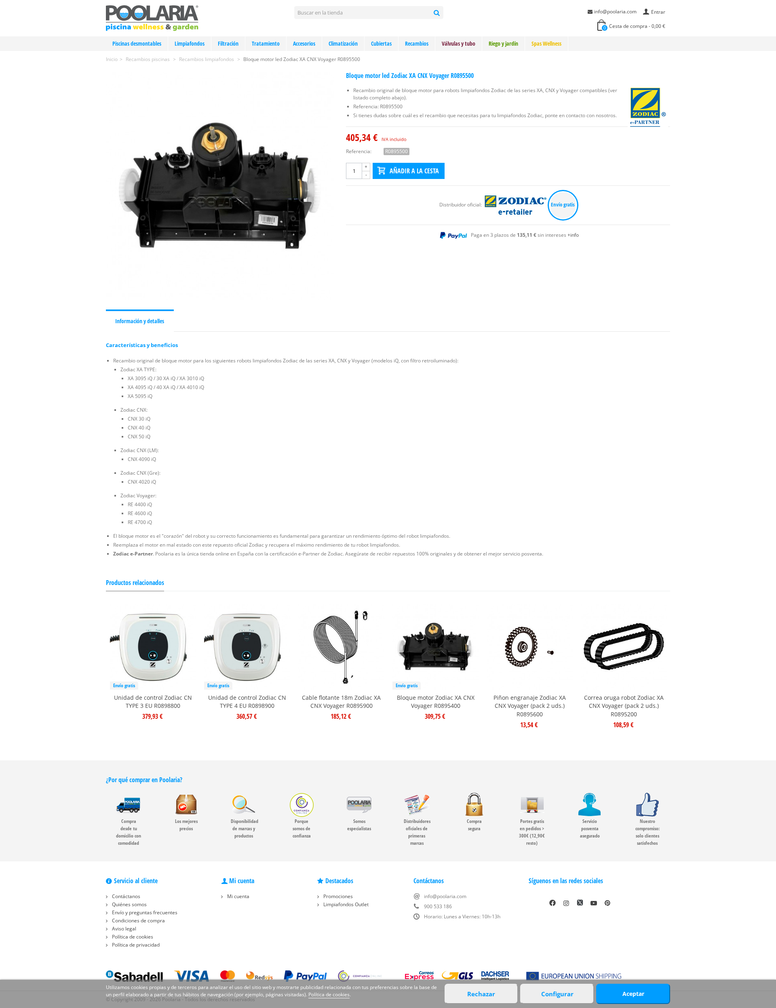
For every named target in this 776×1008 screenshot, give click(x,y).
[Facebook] (552, 903)
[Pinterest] (607, 903)
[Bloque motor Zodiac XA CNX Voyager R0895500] (220, 186)
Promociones (337, 896)
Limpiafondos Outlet (345, 904)
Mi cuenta (237, 896)
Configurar (557, 994)
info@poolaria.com (615, 11)
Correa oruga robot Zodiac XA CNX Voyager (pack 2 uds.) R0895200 (624, 706)
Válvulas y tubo (458, 43)
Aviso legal (123, 928)
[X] (580, 903)
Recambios (416, 43)
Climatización (343, 43)
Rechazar (481, 994)
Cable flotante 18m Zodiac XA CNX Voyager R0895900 (341, 702)
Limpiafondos (190, 43)
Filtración (228, 43)
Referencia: (358, 151)
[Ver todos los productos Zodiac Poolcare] (516, 204)
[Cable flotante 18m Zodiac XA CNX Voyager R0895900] (341, 647)
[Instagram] (566, 903)
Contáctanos (125, 896)
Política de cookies (132, 936)
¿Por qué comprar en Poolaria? (144, 779)
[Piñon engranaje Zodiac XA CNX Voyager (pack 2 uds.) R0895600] (530, 647)
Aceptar (633, 993)
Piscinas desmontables (136, 43)
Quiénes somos (129, 904)
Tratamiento (266, 43)
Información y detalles (139, 321)
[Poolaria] (152, 17)
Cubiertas (381, 43)
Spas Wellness (546, 43)
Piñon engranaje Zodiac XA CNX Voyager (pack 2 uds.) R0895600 (529, 706)
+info (573, 234)
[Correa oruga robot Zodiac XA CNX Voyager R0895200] (624, 647)
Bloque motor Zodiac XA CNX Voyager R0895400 (435, 702)
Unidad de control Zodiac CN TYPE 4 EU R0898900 (247, 702)
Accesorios (304, 43)
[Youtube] (594, 903)
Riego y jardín (503, 43)
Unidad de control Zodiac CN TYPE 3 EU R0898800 (153, 702)
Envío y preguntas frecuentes (144, 912)
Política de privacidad (135, 944)
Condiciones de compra (138, 920)
